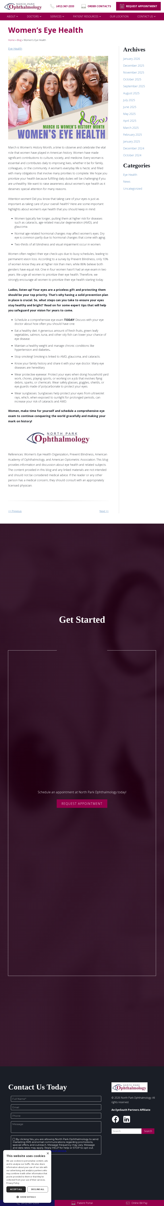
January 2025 (131, 141)
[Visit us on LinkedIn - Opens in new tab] (127, 1119)
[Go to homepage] (23, 6)
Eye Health (15, 48)
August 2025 (131, 93)
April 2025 (129, 121)
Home (11, 40)
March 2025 (131, 128)
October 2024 (132, 155)
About (11, 16)
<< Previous (15, 511)
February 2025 (132, 134)
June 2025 (129, 107)
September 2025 (134, 86)
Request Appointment (82, 803)
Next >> (104, 511)
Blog (19, 40)
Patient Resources (85, 16)
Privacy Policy (12, 1183)
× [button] (47, 1153)
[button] (27, 1197)
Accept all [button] (16, 1189)
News (126, 181)
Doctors (33, 16)
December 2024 (133, 148)
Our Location (119, 16)
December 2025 (133, 65)
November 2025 (133, 72)
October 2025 (132, 79)
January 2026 (131, 59)
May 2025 (129, 114)
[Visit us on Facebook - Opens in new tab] (115, 1119)
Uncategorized (132, 188)
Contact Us (145, 16)
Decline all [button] (37, 1189)
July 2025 (129, 100)
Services (56, 16)
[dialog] (27, 1176)
